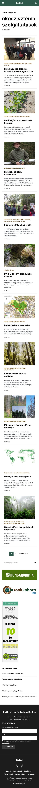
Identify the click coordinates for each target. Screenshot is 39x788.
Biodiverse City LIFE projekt (17, 225)
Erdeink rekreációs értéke (17, 325)
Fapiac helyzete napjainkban (12, 679)
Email (3, 734)
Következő (22, 554)
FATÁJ (19, 3)
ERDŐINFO (28, 771)
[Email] (21, 766)
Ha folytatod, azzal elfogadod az (16, 742)
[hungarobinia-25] (19, 575)
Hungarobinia (20, 774)
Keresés (35, 563)
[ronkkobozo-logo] (19, 590)
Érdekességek (8, 219)
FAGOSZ (8, 771)
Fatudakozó (17, 771)
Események (18, 63)
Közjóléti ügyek (27, 63)
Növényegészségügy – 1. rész (12, 691)
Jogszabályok (19, 521)
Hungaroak (31, 774)
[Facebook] (17, 766)
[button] (3, 3)
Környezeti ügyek (9, 221)
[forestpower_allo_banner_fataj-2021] (10, 631)
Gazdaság (16, 473)
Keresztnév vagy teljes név (10, 727)
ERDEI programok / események (12, 673)
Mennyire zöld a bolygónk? (17, 476)
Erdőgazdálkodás (9, 63)
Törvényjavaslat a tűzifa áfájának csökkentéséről (19, 697)
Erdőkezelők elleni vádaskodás (13, 173)
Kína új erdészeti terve (9, 685)
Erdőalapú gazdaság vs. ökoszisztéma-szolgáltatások (18, 70)
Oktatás (6, 65)
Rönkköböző (8, 774)
